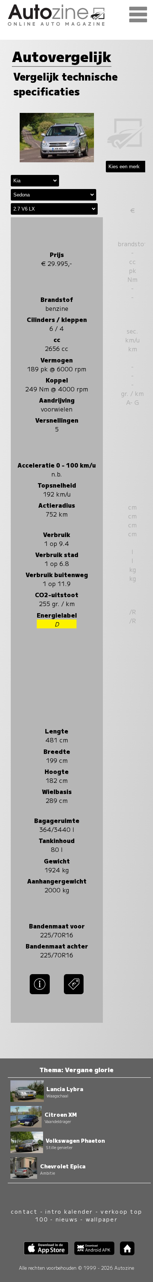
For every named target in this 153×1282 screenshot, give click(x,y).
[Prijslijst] (74, 994)
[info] (40, 994)
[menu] (138, 15)
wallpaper (102, 1219)
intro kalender (69, 1211)
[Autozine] (76, 14)
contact (24, 1211)
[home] (124, 1253)
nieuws (67, 1219)
